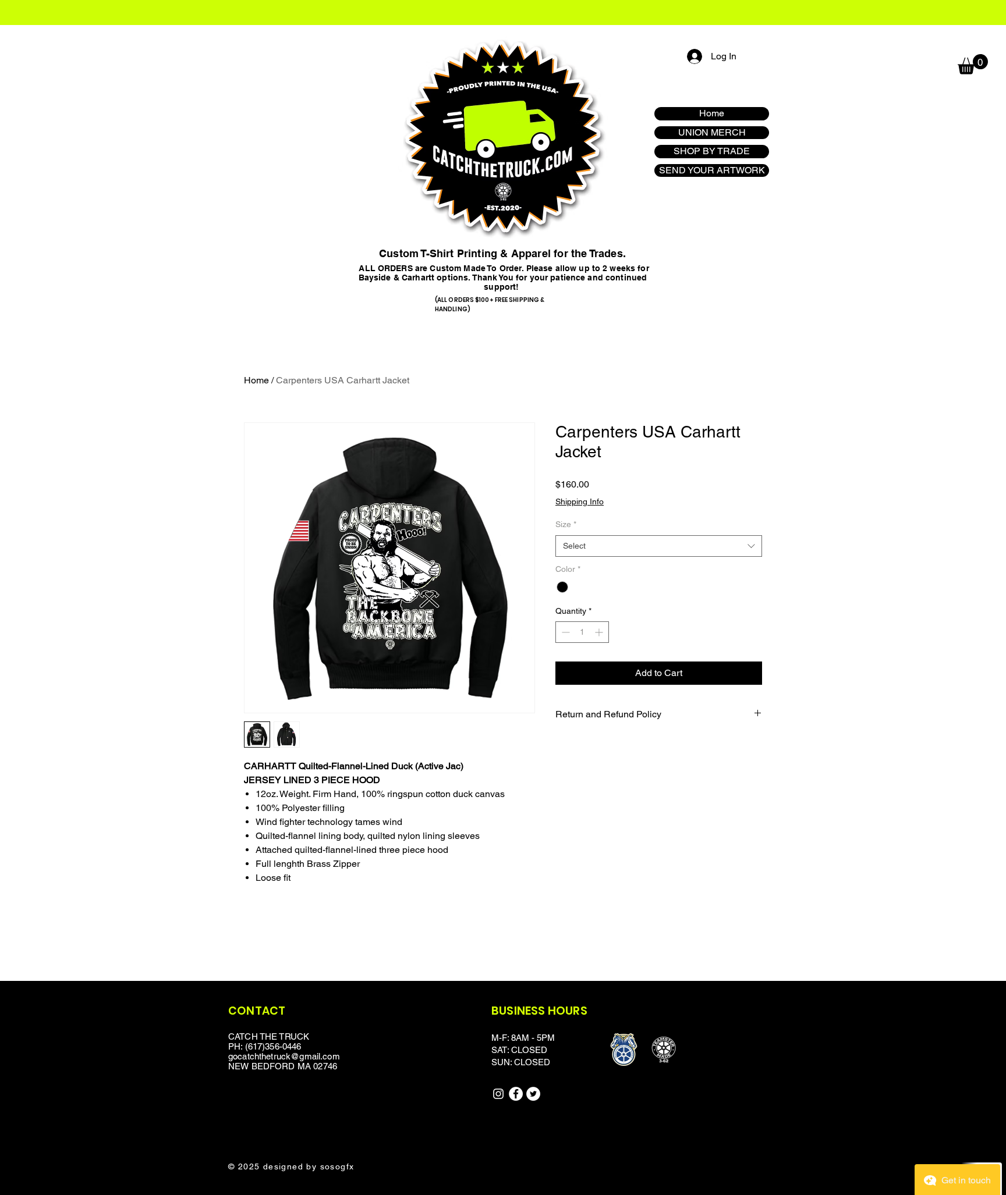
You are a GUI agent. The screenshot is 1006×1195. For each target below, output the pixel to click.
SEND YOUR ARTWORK (712, 170)
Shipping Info (579, 501)
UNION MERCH (712, 132)
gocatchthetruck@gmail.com (284, 1056)
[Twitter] (533, 1094)
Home (711, 113)
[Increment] (600, 632)
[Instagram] (498, 1094)
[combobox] (658, 546)
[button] (973, 64)
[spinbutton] (582, 632)
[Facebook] (516, 1094)
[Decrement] (564, 632)
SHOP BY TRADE (712, 151)
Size (565, 524)
